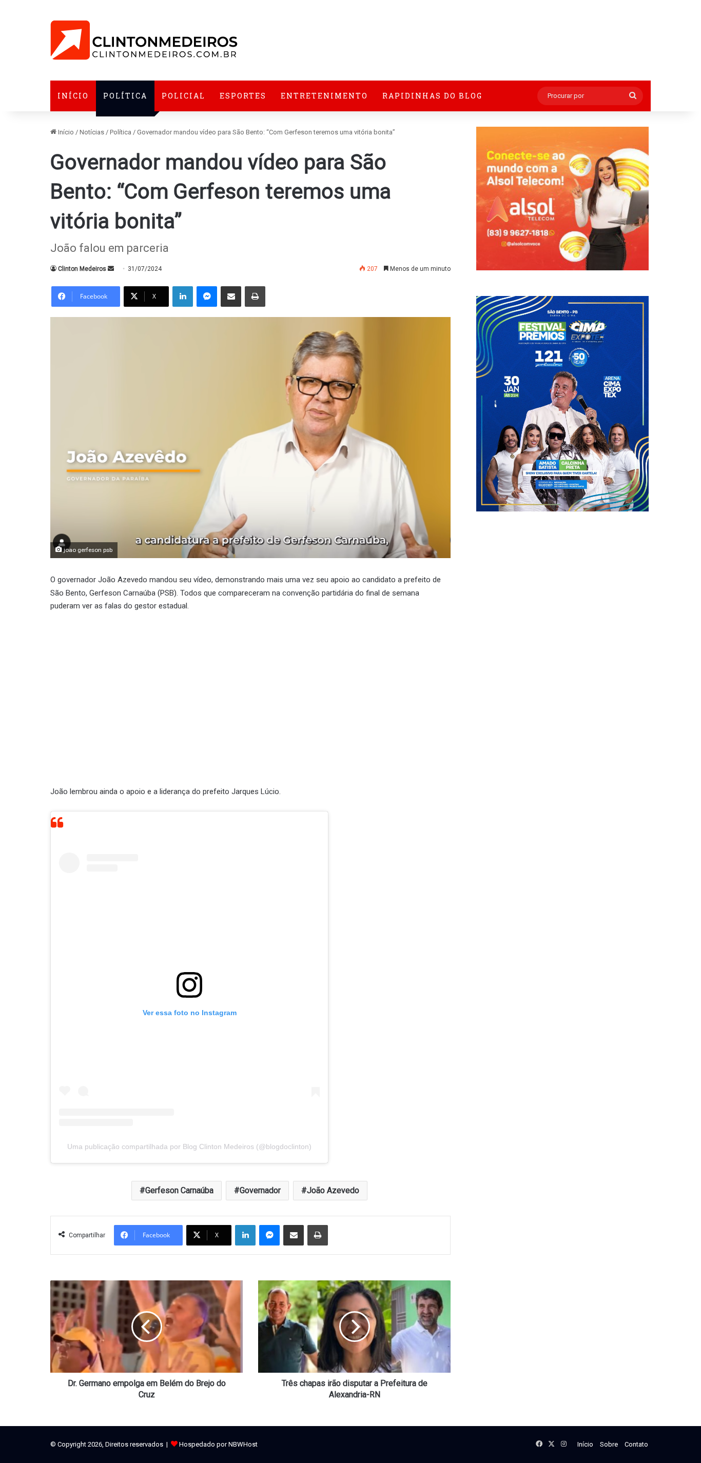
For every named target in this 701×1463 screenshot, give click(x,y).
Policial (183, 96)
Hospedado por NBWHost (218, 1444)
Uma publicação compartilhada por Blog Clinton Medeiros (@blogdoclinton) (189, 1146)
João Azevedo (333, 1190)
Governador (260, 1190)
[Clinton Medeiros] (144, 40)
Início (73, 96)
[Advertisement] (250, 697)
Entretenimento (324, 96)
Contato (636, 1444)
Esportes (243, 96)
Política (125, 96)
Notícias (92, 132)
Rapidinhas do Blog (432, 96)
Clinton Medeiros (82, 268)
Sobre (609, 1444)
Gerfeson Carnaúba (179, 1190)
